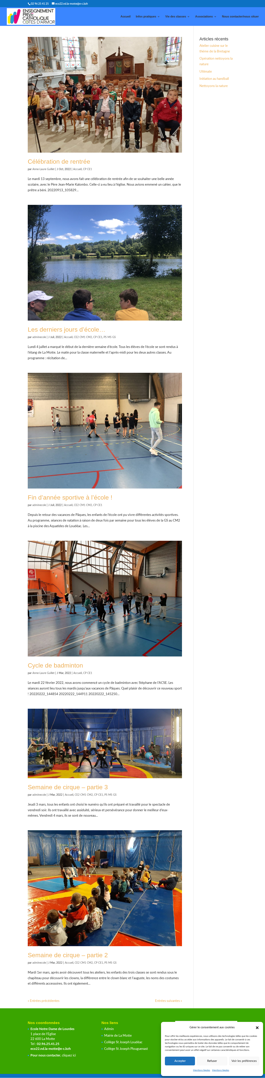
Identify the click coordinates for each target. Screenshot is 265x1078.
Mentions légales (201, 1070)
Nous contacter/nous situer (240, 16)
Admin (109, 1029)
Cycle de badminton (55, 665)
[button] (257, 1028)
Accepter (180, 1061)
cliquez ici (69, 1055)
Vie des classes (175, 16)
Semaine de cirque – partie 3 (68, 787)
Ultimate (205, 71)
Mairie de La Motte (118, 1035)
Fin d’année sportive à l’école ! (70, 497)
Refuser (212, 1061)
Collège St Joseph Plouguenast (126, 1048)
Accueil (125, 16)
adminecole (39, 337)
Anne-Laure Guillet (43, 169)
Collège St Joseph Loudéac (123, 1042)
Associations (204, 16)
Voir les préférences (244, 1061)
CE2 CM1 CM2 (83, 337)
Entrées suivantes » (168, 1000)
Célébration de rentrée (59, 161)
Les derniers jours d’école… (66, 329)
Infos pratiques (146, 16)
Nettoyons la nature (213, 86)
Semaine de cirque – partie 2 (68, 955)
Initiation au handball (214, 78)
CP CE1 (87, 169)
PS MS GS (110, 337)
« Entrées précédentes (43, 1000)
